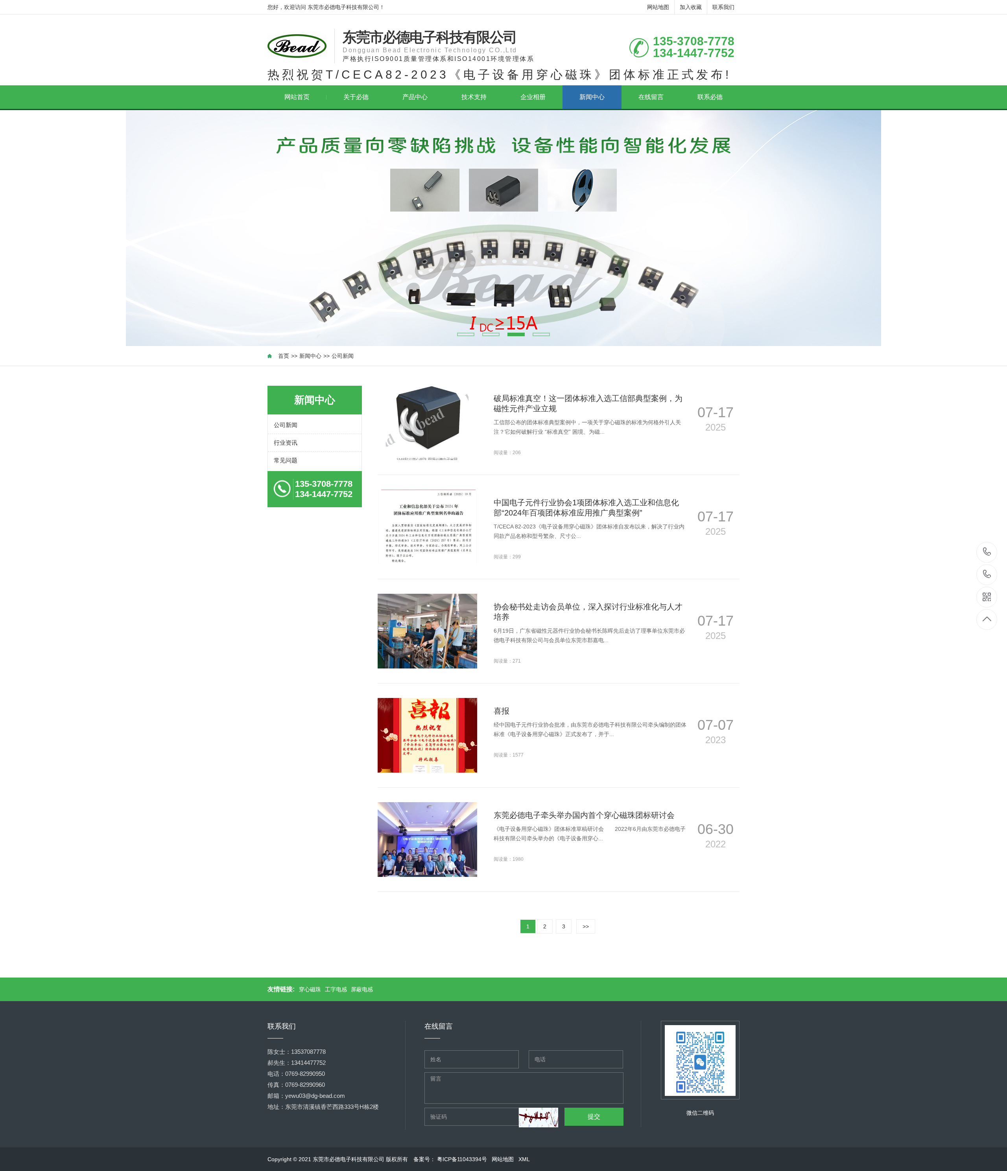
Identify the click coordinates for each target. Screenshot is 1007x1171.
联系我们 (723, 7)
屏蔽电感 (362, 989)
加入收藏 (691, 7)
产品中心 (415, 97)
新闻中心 (592, 97)
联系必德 (710, 97)
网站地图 (658, 7)
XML (524, 1159)
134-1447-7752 (987, 574)
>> (586, 926)
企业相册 (533, 97)
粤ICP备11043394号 (463, 1159)
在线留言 (651, 97)
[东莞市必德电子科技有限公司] (296, 46)
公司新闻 (343, 356)
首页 (283, 356)
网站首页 (297, 97)
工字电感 (336, 989)
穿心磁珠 (310, 989)
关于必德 (356, 97)
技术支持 (474, 97)
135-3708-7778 (987, 552)
